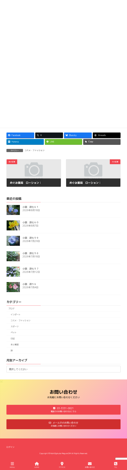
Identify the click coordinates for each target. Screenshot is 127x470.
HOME (36, 467)
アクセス (62, 467)
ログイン (10, 447)
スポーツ (15, 326)
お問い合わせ (90, 467)
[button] (63, 410)
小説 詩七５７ (30, 268)
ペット (14, 332)
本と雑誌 (15, 344)
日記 (13, 338)
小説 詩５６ (29, 284)
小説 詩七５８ (30, 253)
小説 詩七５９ (30, 237)
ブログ (11, 308)
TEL (115, 467)
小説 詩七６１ (30, 207)
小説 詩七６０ (30, 222)
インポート (16, 314)
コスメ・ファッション (34, 150)
